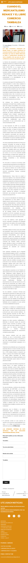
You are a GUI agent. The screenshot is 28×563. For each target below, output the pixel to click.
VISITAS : (5, 538)
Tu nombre (5, 440)
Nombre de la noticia (8, 453)
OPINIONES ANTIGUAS (6, 526)
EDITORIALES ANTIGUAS (7, 522)
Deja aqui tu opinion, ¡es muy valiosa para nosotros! (13, 436)
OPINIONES (3, 524)
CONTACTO (3, 536)
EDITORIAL (3, 521)
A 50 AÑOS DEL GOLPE (6, 527)
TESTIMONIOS (4, 533)
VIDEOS (2, 531)
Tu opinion (5, 460)
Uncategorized (11, 488)
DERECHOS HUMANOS (6, 529)
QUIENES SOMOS (5, 534)
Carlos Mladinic (8, 45)
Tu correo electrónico (8, 447)
